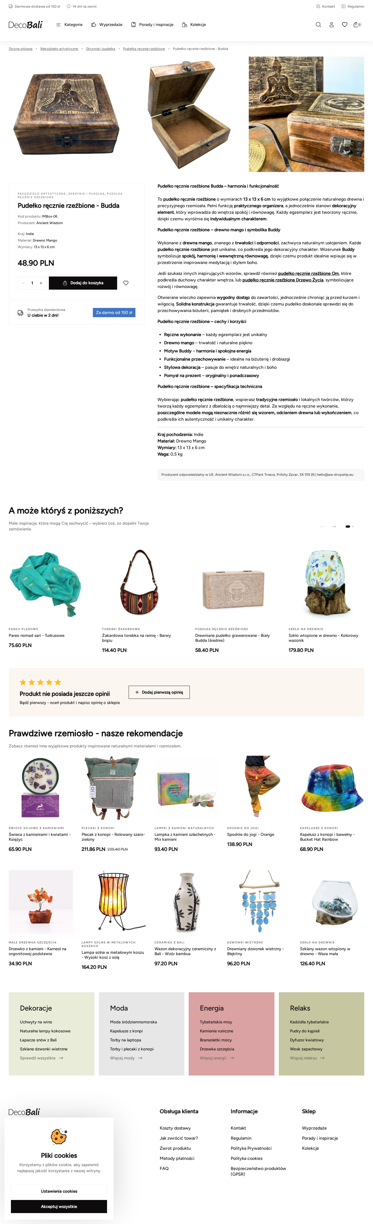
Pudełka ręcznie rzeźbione (144, 49)
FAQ (164, 1168)
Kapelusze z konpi (126, 1031)
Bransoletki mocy (216, 1040)
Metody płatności (177, 1158)
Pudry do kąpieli (305, 1031)
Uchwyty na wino (36, 1022)
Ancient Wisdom (49, 223)
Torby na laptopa (125, 1040)
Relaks (300, 1008)
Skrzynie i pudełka (100, 49)
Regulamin (356, 6)
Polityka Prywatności (251, 1148)
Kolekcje (310, 1148)
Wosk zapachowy (306, 1049)
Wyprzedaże (314, 1128)
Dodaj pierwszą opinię (162, 692)
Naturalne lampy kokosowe (45, 1031)
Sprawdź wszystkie (37, 1058)
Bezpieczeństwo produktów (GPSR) (258, 1171)
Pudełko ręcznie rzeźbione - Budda (200, 49)
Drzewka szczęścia (217, 1049)
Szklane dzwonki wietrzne (43, 1049)
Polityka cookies (246, 1158)
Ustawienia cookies (59, 1191)
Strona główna (20, 49)
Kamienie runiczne (216, 1031)
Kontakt (328, 6)
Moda (119, 1008)
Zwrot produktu (175, 1148)
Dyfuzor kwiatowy (307, 1040)
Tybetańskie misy (216, 1022)
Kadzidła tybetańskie (309, 1022)
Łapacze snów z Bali (38, 1040)
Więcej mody (122, 1058)
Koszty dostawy (175, 1128)
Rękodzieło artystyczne (59, 49)
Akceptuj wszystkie (59, 1206)
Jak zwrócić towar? (179, 1138)
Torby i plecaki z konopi (132, 1049)
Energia (212, 1008)
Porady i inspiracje (320, 1138)
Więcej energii (213, 1058)
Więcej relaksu (303, 1058)
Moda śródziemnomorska (133, 1022)
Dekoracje (36, 1008)
